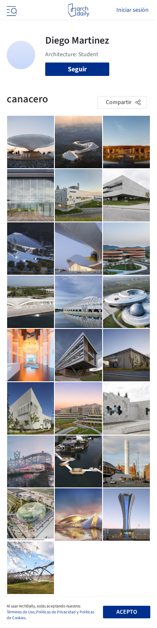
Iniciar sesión (132, 10)
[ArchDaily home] (78, 10)
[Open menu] (11, 10)
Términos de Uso (20, 612)
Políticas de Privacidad (56, 612)
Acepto (126, 612)
